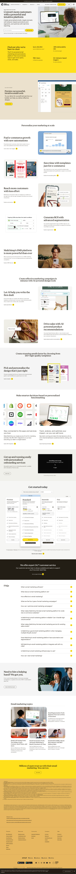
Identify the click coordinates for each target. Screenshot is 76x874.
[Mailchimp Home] (5, 4)
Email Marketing (9, 837)
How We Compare (9, 841)
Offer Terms (16, 549)
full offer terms (52, 808)
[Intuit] (24, 858)
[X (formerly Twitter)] (38, 863)
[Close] (74, 871)
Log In (69, 4)
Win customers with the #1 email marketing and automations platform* (19, 820)
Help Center (59, 837)
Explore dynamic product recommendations (52, 339)
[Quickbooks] (44, 858)
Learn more (7, 473)
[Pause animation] (40, 205)
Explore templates (7, 378)
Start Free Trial (61, 4)
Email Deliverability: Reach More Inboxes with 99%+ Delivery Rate (56, 742)
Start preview (8, 103)
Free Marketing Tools (22, 836)
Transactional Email (9, 839)
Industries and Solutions (15, 4)
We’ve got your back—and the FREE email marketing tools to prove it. (19, 822)
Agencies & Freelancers (35, 834)
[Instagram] (41, 863)
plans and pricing (40, 794)
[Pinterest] (49, 863)
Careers (46, 839)
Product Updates (9, 836)
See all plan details (37, 553)
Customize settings (68, 871)
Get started (38, 772)
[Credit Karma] (37, 858)
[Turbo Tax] (30, 858)
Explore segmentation (49, 229)
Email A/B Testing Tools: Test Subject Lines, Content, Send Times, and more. (19, 743)
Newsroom (47, 836)
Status (7, 847)
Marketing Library (21, 834)
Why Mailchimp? (9, 834)
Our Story (46, 834)
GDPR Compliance (9, 843)
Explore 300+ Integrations (8, 443)
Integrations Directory (22, 839)
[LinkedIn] (44, 863)
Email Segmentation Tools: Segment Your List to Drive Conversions (56, 714)
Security (7, 845)
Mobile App (8, 849)
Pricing (38, 4)
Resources (32, 4)
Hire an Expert (59, 836)
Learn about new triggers (9, 148)
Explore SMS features (8, 262)
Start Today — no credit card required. (45, 1)
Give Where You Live (48, 837)
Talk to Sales (59, 839)
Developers (33, 836)
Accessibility (47, 841)
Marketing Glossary (21, 837)
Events (32, 837)
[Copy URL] (55, 465)
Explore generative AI (8, 304)
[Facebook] (36, 863)
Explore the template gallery (50, 175)
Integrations (25, 4)
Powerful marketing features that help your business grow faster (18, 818)
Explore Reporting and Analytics (45, 443)
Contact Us (59, 834)
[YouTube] (47, 863)
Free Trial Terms (10, 549)
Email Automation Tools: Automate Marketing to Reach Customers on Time (37, 742)
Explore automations (8, 202)
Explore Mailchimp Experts (10, 686)
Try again (55, 467)
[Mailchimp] (51, 858)
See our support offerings (37, 574)
